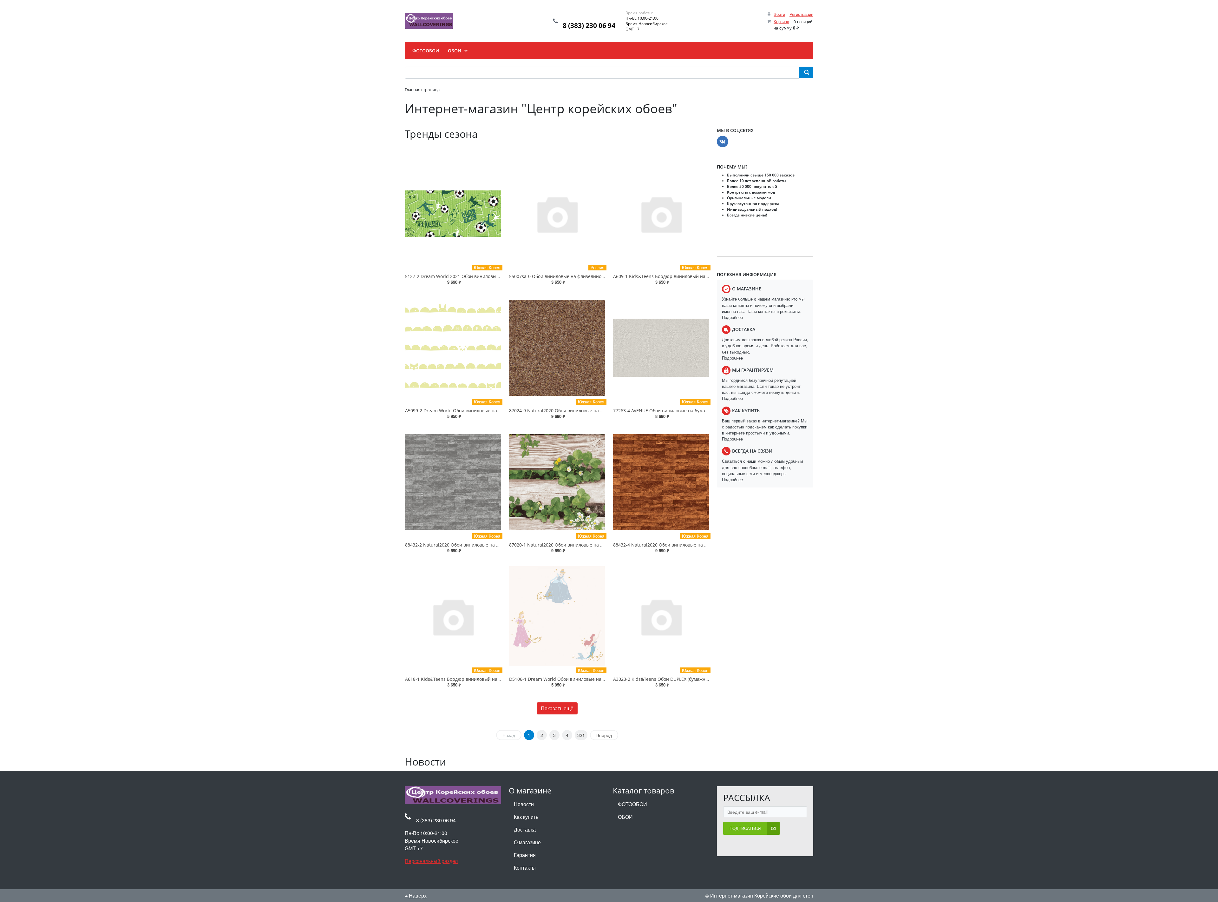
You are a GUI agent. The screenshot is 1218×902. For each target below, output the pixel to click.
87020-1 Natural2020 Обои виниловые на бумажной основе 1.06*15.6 (584, 545)
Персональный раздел (431, 861)
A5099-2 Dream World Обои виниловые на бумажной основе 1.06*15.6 (481, 411)
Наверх (417, 895)
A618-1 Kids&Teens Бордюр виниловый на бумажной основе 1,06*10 (479, 679)
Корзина (781, 21)
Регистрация (801, 14)
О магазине (527, 842)
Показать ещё (557, 708)
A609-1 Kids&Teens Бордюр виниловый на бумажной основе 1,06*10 (688, 276)
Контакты (525, 867)
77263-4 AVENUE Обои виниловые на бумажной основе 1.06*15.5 (684, 411)
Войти (779, 14)
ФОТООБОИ (632, 804)
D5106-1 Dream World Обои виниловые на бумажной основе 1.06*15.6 (586, 679)
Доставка (525, 829)
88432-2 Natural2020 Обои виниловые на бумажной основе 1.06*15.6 (480, 545)
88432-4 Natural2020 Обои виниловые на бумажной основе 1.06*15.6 (688, 545)
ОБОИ (625, 816)
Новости (524, 804)
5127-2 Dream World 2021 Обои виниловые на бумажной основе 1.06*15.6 (486, 276)
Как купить (526, 816)
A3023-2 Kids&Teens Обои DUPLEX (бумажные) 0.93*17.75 (675, 679)
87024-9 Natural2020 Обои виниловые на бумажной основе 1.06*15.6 (584, 411)
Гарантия (525, 855)
